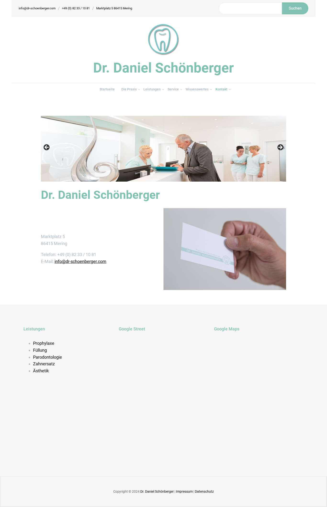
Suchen (295, 8)
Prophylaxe (43, 343)
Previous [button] (47, 147)
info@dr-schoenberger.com (37, 8)
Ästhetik (41, 370)
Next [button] (280, 147)
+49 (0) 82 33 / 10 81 (76, 8)
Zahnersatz (44, 363)
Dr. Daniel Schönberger (163, 68)
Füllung (40, 350)
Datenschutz (204, 491)
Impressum (184, 491)
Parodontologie (47, 357)
